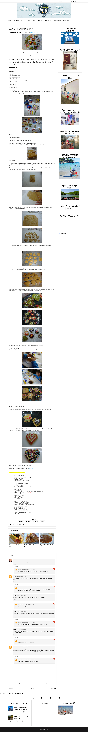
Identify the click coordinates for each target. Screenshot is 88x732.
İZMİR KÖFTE (17, 513)
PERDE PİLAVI (17, 496)
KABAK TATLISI (17, 488)
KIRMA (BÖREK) (18, 490)
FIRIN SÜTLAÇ (17, 484)
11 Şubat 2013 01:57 (21, 629)
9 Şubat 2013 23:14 (30, 622)
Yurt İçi (22, 20)
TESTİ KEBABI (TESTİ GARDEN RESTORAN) (25, 504)
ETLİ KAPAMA (17, 481)
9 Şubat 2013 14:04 (21, 595)
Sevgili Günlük (48, 20)
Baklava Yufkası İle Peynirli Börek (31, 545)
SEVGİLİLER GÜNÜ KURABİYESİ (22, 500)
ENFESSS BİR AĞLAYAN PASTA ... (22, 480)
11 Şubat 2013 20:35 (23, 647)
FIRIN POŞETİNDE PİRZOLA (21, 483)
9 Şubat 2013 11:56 (30, 569)
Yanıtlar (16, 566)
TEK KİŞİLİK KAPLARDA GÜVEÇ (22, 502)
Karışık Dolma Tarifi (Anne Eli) (15, 545)
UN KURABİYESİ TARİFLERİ (21, 508)
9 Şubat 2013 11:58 (30, 587)
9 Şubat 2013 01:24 (22, 560)
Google (63, 698)
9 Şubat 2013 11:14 (22, 576)
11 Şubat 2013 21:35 (30, 659)
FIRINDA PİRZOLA (18, 485)
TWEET (28, 521)
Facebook (28, 698)
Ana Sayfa (32, 688)
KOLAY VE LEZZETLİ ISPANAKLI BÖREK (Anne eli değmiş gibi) (29, 491)
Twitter (36, 698)
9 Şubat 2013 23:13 (30, 604)
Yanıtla (14, 564)
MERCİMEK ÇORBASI (19, 495)
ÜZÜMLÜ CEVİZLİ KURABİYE (21, 510)
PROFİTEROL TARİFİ (19, 497)
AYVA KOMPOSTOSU (19, 475)
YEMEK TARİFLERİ (12, 32)
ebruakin (15, 560)
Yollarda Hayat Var (22, 569)
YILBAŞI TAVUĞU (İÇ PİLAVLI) (21, 509)
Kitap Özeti (40, 20)
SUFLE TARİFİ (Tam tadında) (20, 501)
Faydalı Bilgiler (66, 20)
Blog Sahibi (16, 20)
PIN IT (43, 521)
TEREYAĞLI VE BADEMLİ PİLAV (21, 503)
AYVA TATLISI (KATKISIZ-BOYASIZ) (22, 477)
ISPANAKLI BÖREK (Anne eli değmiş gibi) (23, 486)
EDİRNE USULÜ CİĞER (19, 479)
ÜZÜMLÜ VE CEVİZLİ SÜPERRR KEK (23, 512)
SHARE (21, 521)
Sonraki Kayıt (11, 688)
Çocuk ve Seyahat (57, 20)
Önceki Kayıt (53, 688)
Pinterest (45, 698)
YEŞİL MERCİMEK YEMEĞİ (47, 545)
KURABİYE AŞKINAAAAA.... (20, 492)
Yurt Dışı (28, 20)
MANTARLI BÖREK (18, 494)
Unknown (15, 576)
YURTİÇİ (62, 208)
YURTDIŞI (69, 208)
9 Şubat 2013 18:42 (21, 611)
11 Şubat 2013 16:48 (30, 640)
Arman (34, 20)
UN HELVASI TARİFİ (18, 507)
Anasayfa (9, 20)
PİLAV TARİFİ (17, 498)
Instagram (54, 698)
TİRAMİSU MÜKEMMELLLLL (20, 506)
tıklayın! (31, 468)
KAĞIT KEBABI (17, 489)
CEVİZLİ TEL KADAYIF (19, 478)
